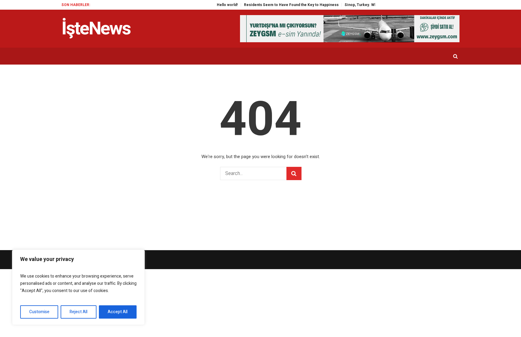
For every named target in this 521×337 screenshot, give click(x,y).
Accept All (118, 312)
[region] (78, 287)
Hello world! (218, 5)
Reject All (78, 312)
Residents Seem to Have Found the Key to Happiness (282, 5)
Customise (39, 312)
